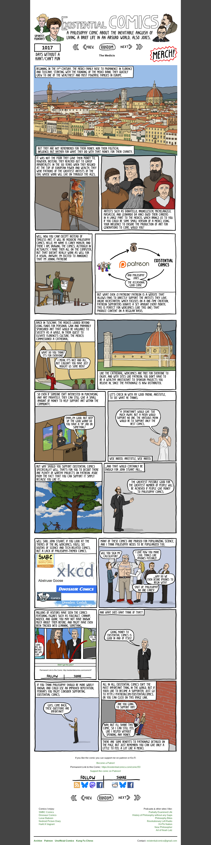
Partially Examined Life (160, 812)
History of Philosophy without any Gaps (152, 815)
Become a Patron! (105, 763)
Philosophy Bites (163, 818)
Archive (38, 841)
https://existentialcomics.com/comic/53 (121, 767)
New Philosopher (163, 827)
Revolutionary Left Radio (159, 821)
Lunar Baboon (46, 818)
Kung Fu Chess (84, 841)
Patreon (48, 841)
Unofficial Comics (64, 841)
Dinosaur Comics (47, 815)
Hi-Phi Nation (165, 824)
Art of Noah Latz (164, 830)
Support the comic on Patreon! (105, 771)
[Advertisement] (105, 6)
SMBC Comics (46, 812)
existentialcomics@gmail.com (162, 841)
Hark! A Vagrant (47, 824)
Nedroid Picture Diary (50, 821)
